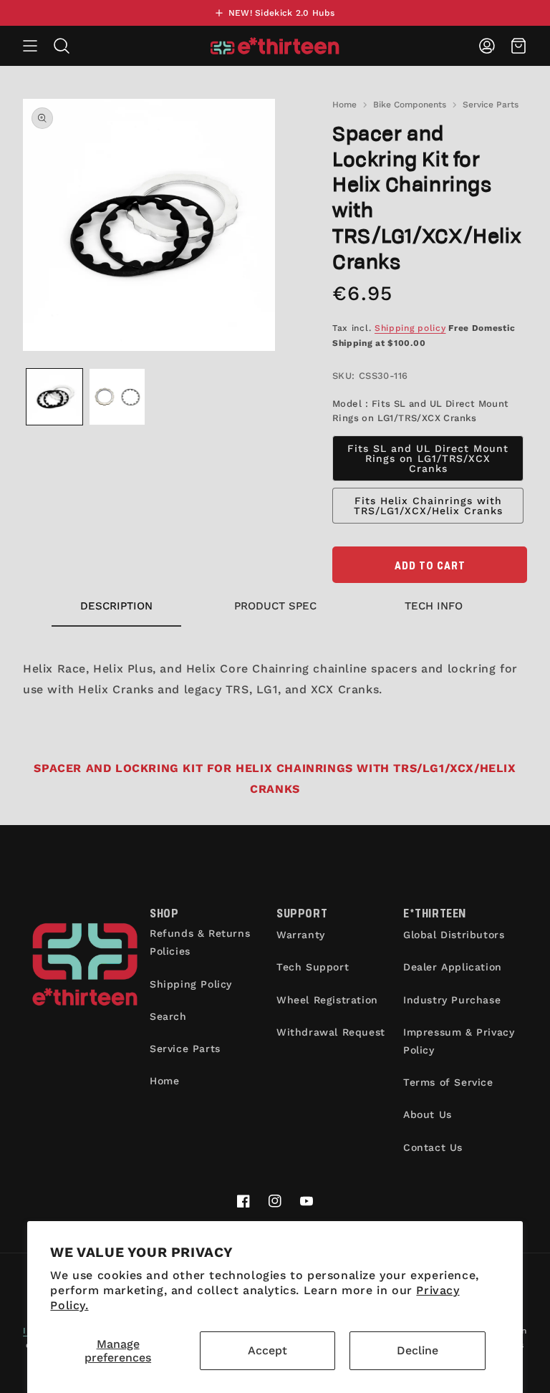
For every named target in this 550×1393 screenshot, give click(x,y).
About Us (427, 1114)
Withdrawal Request (330, 1032)
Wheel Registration (327, 1000)
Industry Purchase (452, 1000)
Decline (417, 1350)
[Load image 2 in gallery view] (117, 397)
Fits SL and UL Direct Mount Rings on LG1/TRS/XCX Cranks (427, 458)
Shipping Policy (191, 984)
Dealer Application (452, 967)
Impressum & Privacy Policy (458, 1041)
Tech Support (312, 967)
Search (168, 1016)
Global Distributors (453, 934)
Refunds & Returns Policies (200, 942)
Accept (267, 1350)
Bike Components (409, 105)
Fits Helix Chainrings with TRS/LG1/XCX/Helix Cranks (428, 505)
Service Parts (490, 105)
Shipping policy (410, 328)
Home (344, 105)
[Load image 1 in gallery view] (54, 397)
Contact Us (433, 1147)
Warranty (300, 934)
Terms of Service (448, 1082)
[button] (30, 46)
